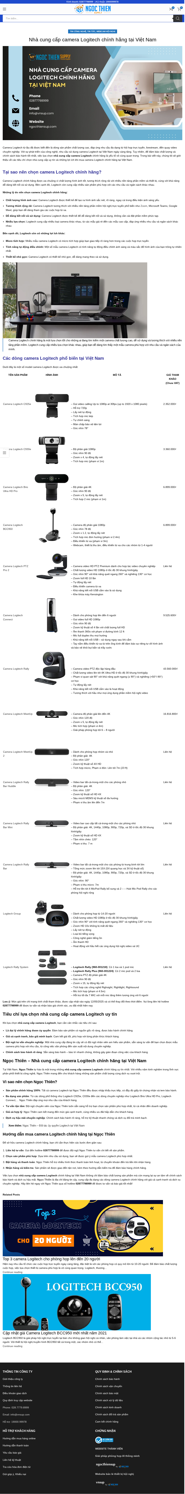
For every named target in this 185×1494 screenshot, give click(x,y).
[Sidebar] (4, 452)
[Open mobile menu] (4, 9)
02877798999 (86, 2)
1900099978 (112, 2)
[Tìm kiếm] (177, 18)
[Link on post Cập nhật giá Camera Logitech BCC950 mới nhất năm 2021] (92, 747)
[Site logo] (92, 8)
